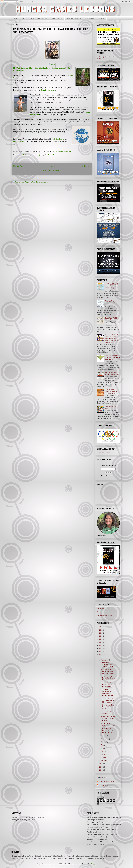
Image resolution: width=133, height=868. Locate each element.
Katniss (27, 155)
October (103, 736)
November (104, 660)
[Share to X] (18, 152)
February (104, 757)
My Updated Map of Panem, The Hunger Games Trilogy (111, 285)
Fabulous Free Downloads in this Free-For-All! (112, 303)
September (104, 739)
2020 (101, 633)
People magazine (37, 155)
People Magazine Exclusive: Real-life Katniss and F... (107, 730)
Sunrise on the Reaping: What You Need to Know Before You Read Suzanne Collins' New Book (112, 338)
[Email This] (14, 152)
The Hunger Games (51, 155)
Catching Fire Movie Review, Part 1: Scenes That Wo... (107, 684)
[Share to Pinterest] (21, 152)
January (103, 760)
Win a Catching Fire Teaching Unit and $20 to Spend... (107, 700)
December (104, 657)
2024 (101, 630)
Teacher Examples (57, 18)
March (103, 754)
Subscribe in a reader (103, 453)
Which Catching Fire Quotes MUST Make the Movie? (108, 707)
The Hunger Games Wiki (104, 615)
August (103, 742)
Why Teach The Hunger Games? (38, 18)
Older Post (86, 166)
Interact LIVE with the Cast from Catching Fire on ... (108, 718)
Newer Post (18, 166)
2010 (101, 770)
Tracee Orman (103, 785)
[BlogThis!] (16, 152)
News (23, 18)
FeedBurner (112, 476)
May (102, 748)
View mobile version (52, 170)
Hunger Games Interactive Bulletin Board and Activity (111, 391)
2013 (101, 654)
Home (52, 166)
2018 (101, 639)
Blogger (93, 864)
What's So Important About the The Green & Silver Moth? (112, 357)
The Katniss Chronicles (104, 608)
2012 (101, 764)
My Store (101, 18)
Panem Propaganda (103, 612)
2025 (101, 627)
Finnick (21, 155)
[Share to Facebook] (20, 152)
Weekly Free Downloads (74, 18)
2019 (101, 636)
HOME (15, 18)
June (102, 745)
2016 (101, 645)
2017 (101, 642)
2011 (101, 767)
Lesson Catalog (89, 18)
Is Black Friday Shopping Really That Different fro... (107, 664)
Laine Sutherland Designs (107, 781)
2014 (101, 651)
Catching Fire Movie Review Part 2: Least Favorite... (108, 678)
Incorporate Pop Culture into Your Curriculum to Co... (107, 671)
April (103, 751)
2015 (101, 648)
